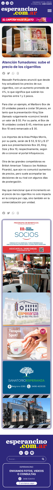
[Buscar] (43, 459)
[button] (3, 73)
